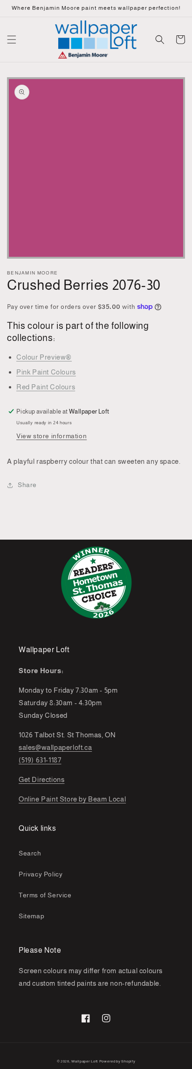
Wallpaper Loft (84, 1061)
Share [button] (27, 484)
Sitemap (31, 916)
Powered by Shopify (117, 1061)
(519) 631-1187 (40, 760)
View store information (51, 436)
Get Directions (41, 779)
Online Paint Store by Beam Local (72, 799)
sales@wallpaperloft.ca (55, 747)
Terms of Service (45, 895)
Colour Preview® (44, 357)
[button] (11, 39)
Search (30, 853)
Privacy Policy (40, 874)
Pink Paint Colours (46, 372)
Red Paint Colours (45, 387)
